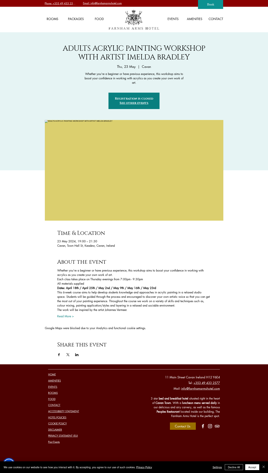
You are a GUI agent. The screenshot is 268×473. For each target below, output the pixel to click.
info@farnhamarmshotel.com (200, 389)
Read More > (65, 316)
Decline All (234, 467)
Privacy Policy (144, 467)
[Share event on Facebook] (59, 354)
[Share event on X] (68, 354)
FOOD (51, 399)
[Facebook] (203, 426)
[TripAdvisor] (217, 426)
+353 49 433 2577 (206, 383)
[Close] (263, 467)
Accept (252, 467)
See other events (134, 103)
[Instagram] (210, 426)
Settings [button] (217, 467)
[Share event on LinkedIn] (77, 354)
